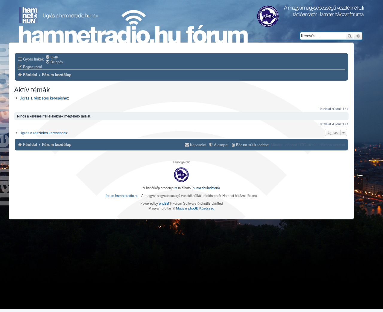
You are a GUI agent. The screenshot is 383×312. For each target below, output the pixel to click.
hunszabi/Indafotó (206, 187)
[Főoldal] (133, 27)
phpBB (164, 203)
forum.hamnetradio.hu (122, 195)
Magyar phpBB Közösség (195, 208)
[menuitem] (51, 57)
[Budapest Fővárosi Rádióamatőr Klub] (181, 174)
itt (175, 187)
